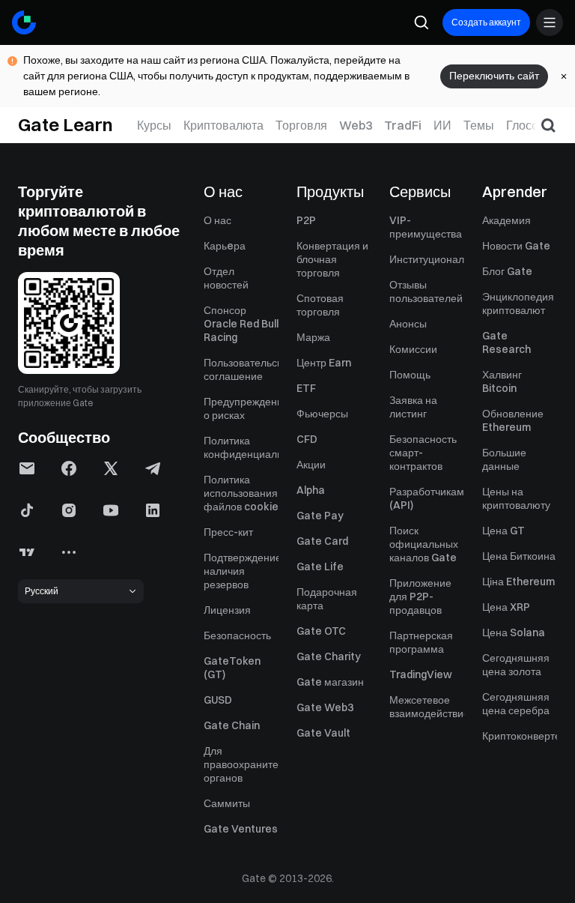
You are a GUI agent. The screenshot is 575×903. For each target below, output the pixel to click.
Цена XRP (506, 607)
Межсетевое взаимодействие (426, 706)
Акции (311, 464)
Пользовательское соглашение (241, 369)
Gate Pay (320, 515)
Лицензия (227, 610)
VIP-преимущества (425, 227)
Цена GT (503, 530)
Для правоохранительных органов (241, 764)
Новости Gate (516, 246)
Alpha (310, 490)
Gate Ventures (241, 829)
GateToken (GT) (232, 667)
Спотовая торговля (320, 305)
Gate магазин (330, 682)
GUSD (218, 700)
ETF (306, 388)
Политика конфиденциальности (241, 447)
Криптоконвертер (519, 736)
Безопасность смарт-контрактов (423, 452)
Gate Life (320, 566)
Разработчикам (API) (426, 498)
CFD (306, 439)
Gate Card (322, 541)
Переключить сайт (494, 76)
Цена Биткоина (519, 556)
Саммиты (227, 803)
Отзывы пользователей (426, 291)
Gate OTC (321, 631)
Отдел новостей (226, 278)
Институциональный (426, 259)
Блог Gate (507, 271)
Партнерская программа (421, 642)
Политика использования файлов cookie (241, 493)
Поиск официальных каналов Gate (423, 544)
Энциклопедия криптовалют (518, 303)
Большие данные (504, 459)
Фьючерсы (322, 413)
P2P (306, 220)
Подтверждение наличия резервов (241, 571)
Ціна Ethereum (518, 581)
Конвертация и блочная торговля (332, 259)
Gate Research (506, 342)
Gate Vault (323, 733)
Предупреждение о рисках (241, 408)
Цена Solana (513, 632)
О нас (217, 220)
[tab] (154, 125)
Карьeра (225, 246)
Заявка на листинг (413, 406)
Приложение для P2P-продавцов (420, 596)
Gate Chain (232, 725)
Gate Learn (65, 124)
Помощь (410, 374)
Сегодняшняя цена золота (516, 664)
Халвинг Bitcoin (502, 381)
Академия (506, 220)
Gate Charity (328, 656)
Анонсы (408, 323)
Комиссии (413, 349)
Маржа (313, 337)
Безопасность (237, 635)
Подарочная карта (326, 598)
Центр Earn (323, 362)
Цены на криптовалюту (516, 498)
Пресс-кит (228, 532)
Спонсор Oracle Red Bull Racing (241, 323)
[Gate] (24, 22)
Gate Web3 (324, 707)
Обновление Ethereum (513, 420)
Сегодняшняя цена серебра (516, 703)
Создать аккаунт (486, 22)
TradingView (420, 674)
